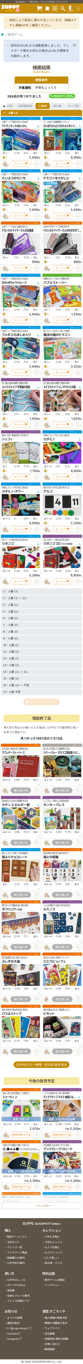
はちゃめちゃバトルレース (14, 282)
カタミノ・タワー (13, 491)
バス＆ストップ (12, 1013)
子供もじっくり (53, 1242)
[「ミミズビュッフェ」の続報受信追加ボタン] (46, 999)
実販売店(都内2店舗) (57, 1338)
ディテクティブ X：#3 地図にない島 (60, 1097)
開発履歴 (50, 1349)
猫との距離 (50, 857)
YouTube (12, 1333)
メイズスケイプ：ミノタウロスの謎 (59, 387)
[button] (62, 96)
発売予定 (17, 1135)
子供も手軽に (52, 1236)
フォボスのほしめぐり (16, 334)
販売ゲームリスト (17, 1236)
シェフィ (7, 439)
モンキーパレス (54, 804)
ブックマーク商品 (17, 1252)
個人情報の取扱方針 (56, 1317)
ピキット (48, 1013)
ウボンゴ (8, 543)
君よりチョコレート (14, 857)
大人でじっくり (53, 1252)
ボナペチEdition (16, 1285)
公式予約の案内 (16, 1263)
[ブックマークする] (36, 164)
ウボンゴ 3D (52, 543)
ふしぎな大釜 (11, 961)
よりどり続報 (14, 1317)
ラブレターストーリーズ (13, 752)
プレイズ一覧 (14, 1247)
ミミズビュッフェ (54, 961)
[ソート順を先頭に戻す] (4, 106)
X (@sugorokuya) (17, 1328)
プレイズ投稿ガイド (18, 1300)
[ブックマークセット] (47, 8)
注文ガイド (13, 1242)
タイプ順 (73, 105)
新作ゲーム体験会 (55, 1279)
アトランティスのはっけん (14, 126)
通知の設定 (13, 1323)
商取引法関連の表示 (56, 1323)
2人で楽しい (52, 1257)
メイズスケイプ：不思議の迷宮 (16, 387)
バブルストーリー (55, 282)
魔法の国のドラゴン (56, 334)
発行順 (57, 105)
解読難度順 (25, 105)
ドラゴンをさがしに (56, 178)
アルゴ (48, 491)
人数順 (43, 105)
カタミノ (49, 439)
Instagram (13, 1338)
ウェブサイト (52, 1328)
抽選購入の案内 (16, 1257)
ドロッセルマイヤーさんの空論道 (17, 230)
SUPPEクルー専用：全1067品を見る (41, 1065)
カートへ (19, 163)
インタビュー (52, 1285)
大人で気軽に (52, 1247)
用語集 (11, 1290)
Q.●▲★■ (11, 1149)
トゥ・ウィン (10, 1097)
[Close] (74, 45)
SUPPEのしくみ (16, 1279)
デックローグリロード (57, 1149)
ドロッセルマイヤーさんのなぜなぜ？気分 (63, 230)
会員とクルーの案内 (18, 1295)
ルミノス (49, 909)
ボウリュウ (9, 909)
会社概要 (50, 1333)
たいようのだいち (14, 178)
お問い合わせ (52, 1344)
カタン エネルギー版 (16, 804)
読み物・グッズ (53, 1263)
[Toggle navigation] (78, 8)
